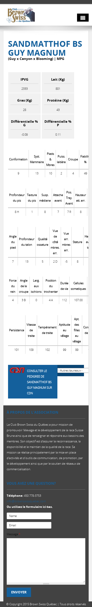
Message (13, 534)
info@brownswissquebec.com (26, 501)
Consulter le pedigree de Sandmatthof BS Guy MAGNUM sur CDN (39, 382)
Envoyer (19, 592)
